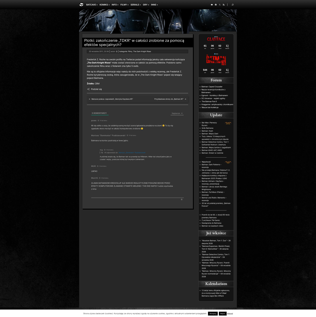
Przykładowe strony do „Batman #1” (168, 99)
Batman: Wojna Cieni (210, 134)
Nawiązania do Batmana (211, 223)
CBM (97, 83)
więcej (230, 313)
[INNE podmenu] (157, 4)
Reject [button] (222, 314)
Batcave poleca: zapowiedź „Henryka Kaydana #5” (112, 99)
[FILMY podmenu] (128, 4)
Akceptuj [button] (212, 314)
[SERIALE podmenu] (140, 4)
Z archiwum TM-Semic (211, 220)
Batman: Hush (207, 131)
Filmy (130, 51)
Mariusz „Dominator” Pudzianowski (132, 153)
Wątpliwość (206, 162)
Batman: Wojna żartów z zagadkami (216, 147)
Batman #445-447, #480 (212, 150)
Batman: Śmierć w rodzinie (212, 153)
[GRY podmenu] (148, 4)
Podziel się (96, 89)
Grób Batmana (207, 128)
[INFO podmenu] (117, 4)
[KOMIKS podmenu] (109, 4)
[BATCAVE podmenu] (97, 4)
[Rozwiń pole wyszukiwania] (232, 4)
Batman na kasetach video (212, 226)
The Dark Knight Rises (142, 51)
